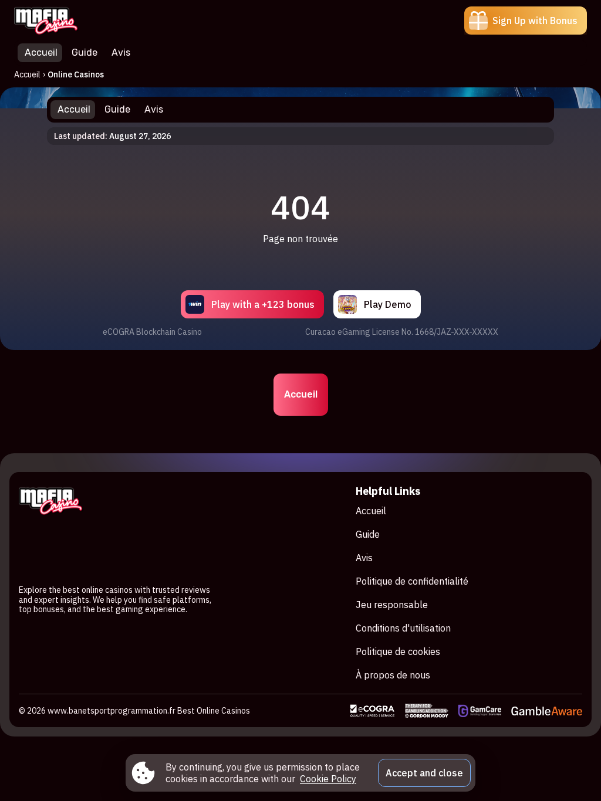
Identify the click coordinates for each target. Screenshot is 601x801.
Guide (368, 534)
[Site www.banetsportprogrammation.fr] (55, 20)
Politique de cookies (398, 651)
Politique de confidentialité (412, 581)
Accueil (27, 74)
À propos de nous (393, 675)
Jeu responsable (392, 604)
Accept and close (424, 773)
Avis (364, 558)
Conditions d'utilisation (403, 628)
